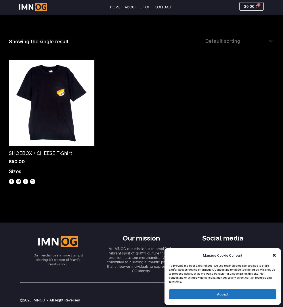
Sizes (15, 171)
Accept (222, 294)
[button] (274, 255)
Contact (163, 7)
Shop (145, 7)
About (130, 7)
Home (115, 7)
